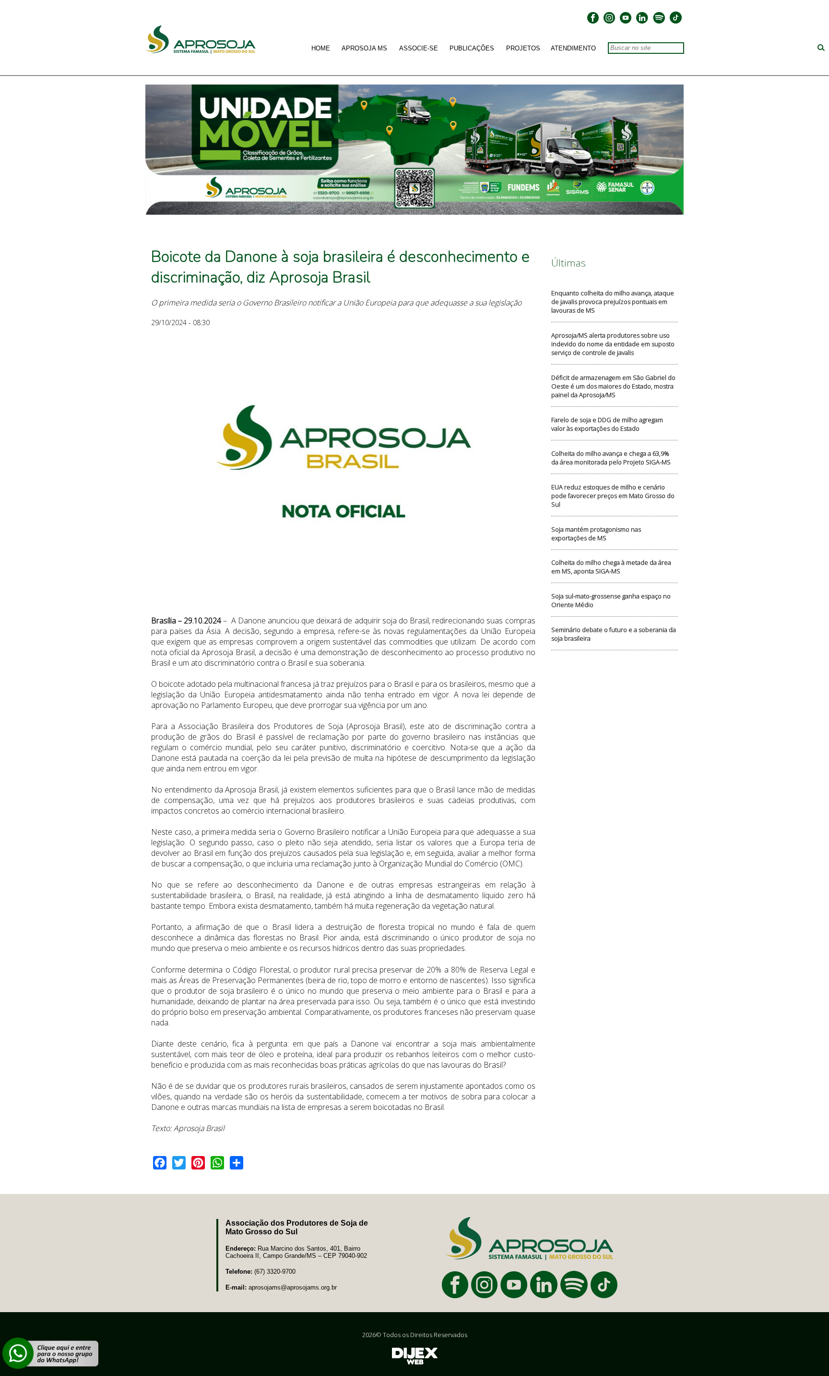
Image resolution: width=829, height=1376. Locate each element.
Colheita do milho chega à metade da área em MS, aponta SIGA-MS (611, 566)
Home (320, 48)
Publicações (472, 48)
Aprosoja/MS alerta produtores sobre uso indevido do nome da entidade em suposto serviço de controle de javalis (613, 344)
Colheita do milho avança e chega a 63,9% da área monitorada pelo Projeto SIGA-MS (611, 457)
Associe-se (418, 48)
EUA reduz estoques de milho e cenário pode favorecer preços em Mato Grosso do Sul (613, 496)
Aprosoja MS (364, 48)
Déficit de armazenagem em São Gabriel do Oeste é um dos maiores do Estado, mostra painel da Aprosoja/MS (613, 386)
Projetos (523, 48)
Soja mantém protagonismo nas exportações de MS (596, 533)
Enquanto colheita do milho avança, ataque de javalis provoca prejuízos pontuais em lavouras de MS (612, 302)
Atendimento (573, 48)
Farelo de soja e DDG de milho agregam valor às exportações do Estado (607, 424)
